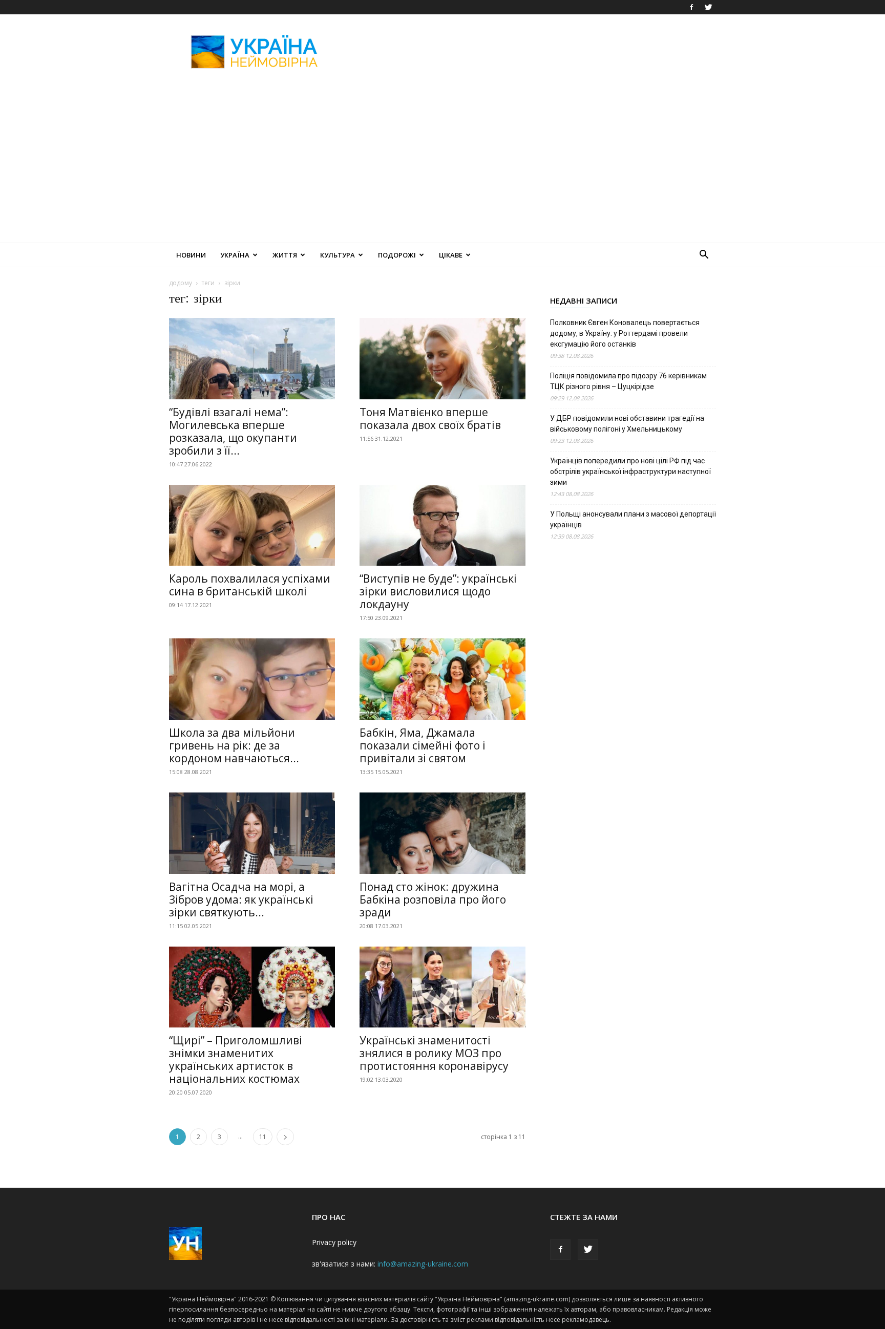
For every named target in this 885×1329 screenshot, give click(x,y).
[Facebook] (691, 7)
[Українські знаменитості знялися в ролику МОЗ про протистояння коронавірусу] (442, 987)
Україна (234, 255)
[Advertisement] (529, 52)
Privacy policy (334, 1242)
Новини (191, 255)
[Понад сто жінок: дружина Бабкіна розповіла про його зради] (442, 833)
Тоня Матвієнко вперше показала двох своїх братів (430, 418)
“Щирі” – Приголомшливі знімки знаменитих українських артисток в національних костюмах (235, 1059)
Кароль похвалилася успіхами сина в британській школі (249, 584)
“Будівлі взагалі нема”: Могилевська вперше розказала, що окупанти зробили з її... (233, 431)
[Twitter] (708, 7)
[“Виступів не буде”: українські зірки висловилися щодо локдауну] (442, 525)
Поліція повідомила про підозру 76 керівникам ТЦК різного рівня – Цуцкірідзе (628, 381)
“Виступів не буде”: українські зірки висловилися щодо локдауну (438, 591)
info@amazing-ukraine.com (422, 1264)
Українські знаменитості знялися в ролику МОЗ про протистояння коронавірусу (434, 1053)
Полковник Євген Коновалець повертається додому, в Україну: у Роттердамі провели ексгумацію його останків (625, 333)
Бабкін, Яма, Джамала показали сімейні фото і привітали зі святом (423, 745)
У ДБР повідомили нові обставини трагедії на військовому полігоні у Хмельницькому (627, 423)
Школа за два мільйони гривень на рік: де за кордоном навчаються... (234, 745)
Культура (337, 255)
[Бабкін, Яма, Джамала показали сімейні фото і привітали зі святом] (442, 679)
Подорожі (397, 255)
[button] (703, 256)
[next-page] (285, 1136)
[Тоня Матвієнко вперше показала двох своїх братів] (442, 358)
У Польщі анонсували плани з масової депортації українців (633, 519)
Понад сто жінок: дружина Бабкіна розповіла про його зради (433, 899)
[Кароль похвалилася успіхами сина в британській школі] (252, 525)
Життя (284, 255)
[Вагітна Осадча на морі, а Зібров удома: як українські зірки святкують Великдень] (252, 833)
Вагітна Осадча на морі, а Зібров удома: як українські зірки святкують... (241, 899)
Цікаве (450, 255)
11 (262, 1136)
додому (180, 282)
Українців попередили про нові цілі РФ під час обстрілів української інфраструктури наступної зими (630, 471)
